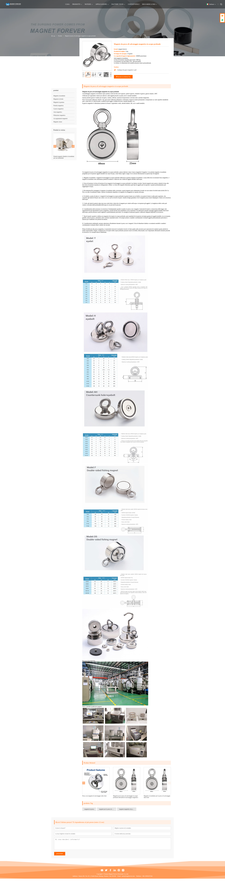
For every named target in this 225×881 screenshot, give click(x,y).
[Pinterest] (118, 870)
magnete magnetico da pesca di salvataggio (127, 809)
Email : (119, 876)
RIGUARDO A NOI (148, 4)
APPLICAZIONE (101, 4)
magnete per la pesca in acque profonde (107, 809)
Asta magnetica (57, 112)
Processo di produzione (88, 661)
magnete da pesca (89, 809)
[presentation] (54, 146)
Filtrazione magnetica (59, 115)
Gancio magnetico (58, 109)
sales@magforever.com (128, 876)
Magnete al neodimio (59, 96)
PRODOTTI (76, 4)
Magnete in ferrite (58, 99)
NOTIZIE (88, 4)
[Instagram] (123, 870)
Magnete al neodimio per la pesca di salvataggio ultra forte (157, 796)
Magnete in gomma (58, 102)
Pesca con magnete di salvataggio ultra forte (94, 796)
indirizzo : (76, 876)
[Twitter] (106, 870)
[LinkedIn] (114, 870)
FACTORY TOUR (117, 4)
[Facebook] (110, 870)
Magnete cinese (57, 122)
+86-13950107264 (147, 876)
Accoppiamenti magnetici (60, 118)
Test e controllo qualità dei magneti (92, 706)
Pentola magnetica (58, 105)
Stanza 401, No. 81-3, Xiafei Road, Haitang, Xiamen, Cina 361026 (97, 876)
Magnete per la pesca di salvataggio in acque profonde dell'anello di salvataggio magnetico (125, 796)
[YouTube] (102, 870)
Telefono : (139, 876)
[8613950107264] (222, 20)
